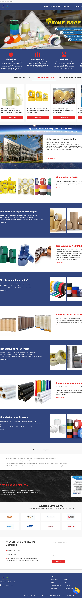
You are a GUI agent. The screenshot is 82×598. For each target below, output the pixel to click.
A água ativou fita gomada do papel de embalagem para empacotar (17, 217)
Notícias (66, 579)
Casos (65, 582)
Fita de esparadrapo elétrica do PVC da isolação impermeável (15, 284)
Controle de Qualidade (56, 585)
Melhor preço (12, 117)
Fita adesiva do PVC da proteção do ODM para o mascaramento (16, 287)
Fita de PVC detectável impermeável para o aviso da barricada (16, 286)
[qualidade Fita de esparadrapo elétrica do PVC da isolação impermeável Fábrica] (58, 289)
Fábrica (52, 582)
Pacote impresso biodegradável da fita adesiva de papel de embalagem (63, 109)
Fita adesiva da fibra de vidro (14, 348)
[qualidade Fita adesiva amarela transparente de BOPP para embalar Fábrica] (8, 186)
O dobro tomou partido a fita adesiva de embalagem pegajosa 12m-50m (18, 421)
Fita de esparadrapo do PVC (14, 280)
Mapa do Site (67, 585)
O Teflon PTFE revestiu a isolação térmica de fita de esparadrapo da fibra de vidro (21, 356)
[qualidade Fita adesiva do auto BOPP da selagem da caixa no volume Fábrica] (43, 186)
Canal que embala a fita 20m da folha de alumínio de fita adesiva (16, 427)
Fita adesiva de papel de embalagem (18, 211)
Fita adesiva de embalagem (14, 417)
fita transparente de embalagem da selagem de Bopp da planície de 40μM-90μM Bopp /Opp (12, 110)
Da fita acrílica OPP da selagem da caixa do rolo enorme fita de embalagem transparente (37, 110)
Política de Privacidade (69, 588)
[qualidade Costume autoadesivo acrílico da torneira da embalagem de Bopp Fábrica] (26, 186)
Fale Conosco (54, 588)
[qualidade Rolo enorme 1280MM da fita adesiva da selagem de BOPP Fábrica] (8, 323)
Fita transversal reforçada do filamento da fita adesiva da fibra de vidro (18, 352)
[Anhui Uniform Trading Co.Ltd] (5, 6)
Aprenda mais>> (50, 158)
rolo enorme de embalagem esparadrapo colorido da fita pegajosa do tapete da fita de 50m (22, 424)
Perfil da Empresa (54, 579)
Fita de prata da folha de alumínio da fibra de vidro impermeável (16, 354)
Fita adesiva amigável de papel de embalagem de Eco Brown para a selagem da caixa (21, 219)
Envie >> (58, 561)
